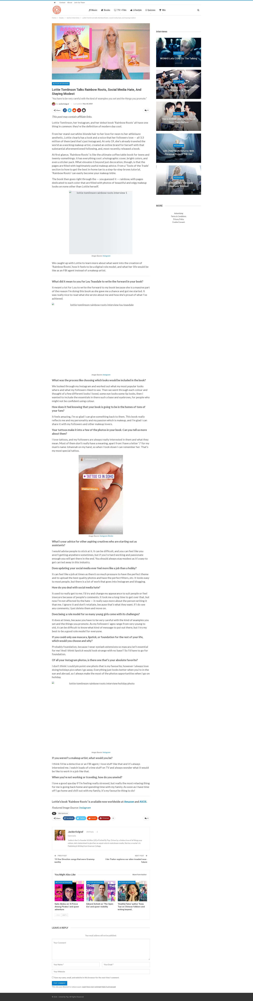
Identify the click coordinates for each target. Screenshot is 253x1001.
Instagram (106, 256)
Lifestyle (137, 10)
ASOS (143, 801)
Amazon (129, 801)
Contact (62, 3)
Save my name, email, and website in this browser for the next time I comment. (86, 978)
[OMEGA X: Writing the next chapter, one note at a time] (178, 84)
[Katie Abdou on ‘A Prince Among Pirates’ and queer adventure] (69, 891)
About (69, 3)
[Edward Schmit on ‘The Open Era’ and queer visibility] (101, 891)
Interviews (178, 53)
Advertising (178, 213)
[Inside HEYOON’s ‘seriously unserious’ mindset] (178, 180)
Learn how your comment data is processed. (99, 987)
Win (164, 10)
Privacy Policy (178, 219)
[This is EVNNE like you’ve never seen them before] (178, 116)
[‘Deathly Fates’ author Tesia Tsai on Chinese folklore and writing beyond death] (132, 891)
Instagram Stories (106, 536)
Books (107, 10)
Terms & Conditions (178, 216)
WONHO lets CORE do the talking (178, 58)
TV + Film (121, 10)
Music (94, 10)
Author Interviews (61, 84)
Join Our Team (79, 3)
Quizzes (151, 10)
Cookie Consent (178, 222)
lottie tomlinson (63, 813)
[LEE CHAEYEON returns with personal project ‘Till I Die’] (178, 148)
